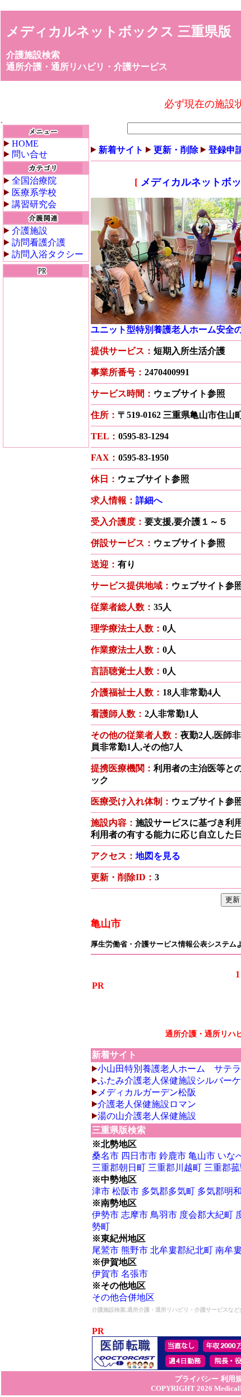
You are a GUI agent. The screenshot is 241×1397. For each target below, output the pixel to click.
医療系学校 (34, 192)
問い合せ (30, 154)
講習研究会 (34, 204)
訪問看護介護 (39, 242)
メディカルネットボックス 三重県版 (118, 31)
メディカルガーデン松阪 (147, 1092)
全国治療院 (34, 180)
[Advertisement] (46, 362)
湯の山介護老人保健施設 (147, 1116)
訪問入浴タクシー (48, 254)
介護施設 (30, 230)
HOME (25, 143)
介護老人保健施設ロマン (147, 1104)
